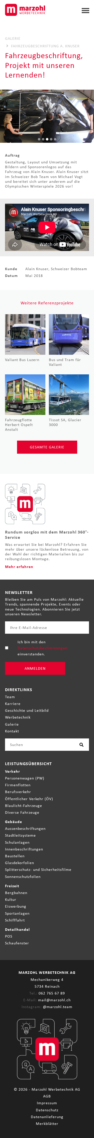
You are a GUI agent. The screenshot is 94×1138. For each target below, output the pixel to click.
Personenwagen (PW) (24, 778)
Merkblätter (47, 1123)
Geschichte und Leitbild (27, 710)
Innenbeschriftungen (24, 849)
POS (8, 936)
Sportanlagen (17, 913)
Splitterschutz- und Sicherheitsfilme (38, 869)
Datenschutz (47, 1110)
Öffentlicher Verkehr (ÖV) (29, 798)
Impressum (47, 1102)
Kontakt (12, 731)
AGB (47, 1096)
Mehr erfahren (19, 566)
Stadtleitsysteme (20, 835)
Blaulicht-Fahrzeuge (23, 805)
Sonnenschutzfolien (23, 876)
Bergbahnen (16, 892)
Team (10, 696)
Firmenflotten (18, 785)
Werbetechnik (18, 717)
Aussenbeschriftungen (25, 828)
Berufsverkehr (18, 791)
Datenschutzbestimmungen (42, 648)
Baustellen (15, 856)
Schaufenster (17, 943)
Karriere (13, 703)
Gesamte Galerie (47, 447)
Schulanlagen (17, 842)
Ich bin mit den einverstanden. (42, 648)
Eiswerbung (15, 906)
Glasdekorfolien (19, 862)
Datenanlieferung (47, 1116)
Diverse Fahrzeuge (22, 812)
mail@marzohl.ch (54, 1000)
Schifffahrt (15, 920)
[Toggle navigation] (85, 9)
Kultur (10, 899)
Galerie (12, 724)
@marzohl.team (57, 1006)
